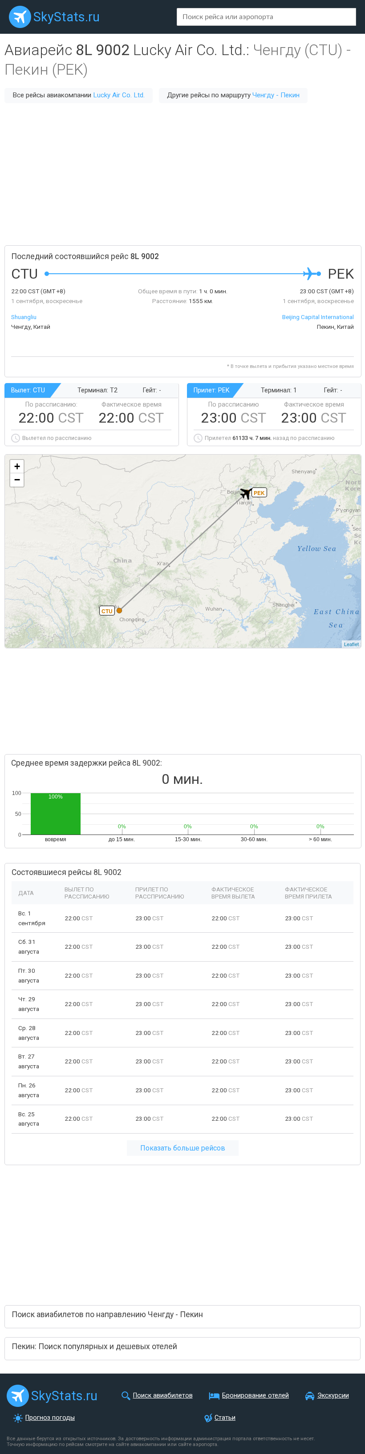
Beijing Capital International (318, 316)
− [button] (17, 479)
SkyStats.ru (66, 16)
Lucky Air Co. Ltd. (119, 95)
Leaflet (351, 643)
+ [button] (17, 466)
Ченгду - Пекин (276, 95)
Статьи (225, 1418)
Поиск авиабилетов (163, 1395)
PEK (259, 493)
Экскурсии (333, 1395)
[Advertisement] (182, 174)
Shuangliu (23, 316)
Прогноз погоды (50, 1418)
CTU (107, 611)
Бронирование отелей (255, 1395)
